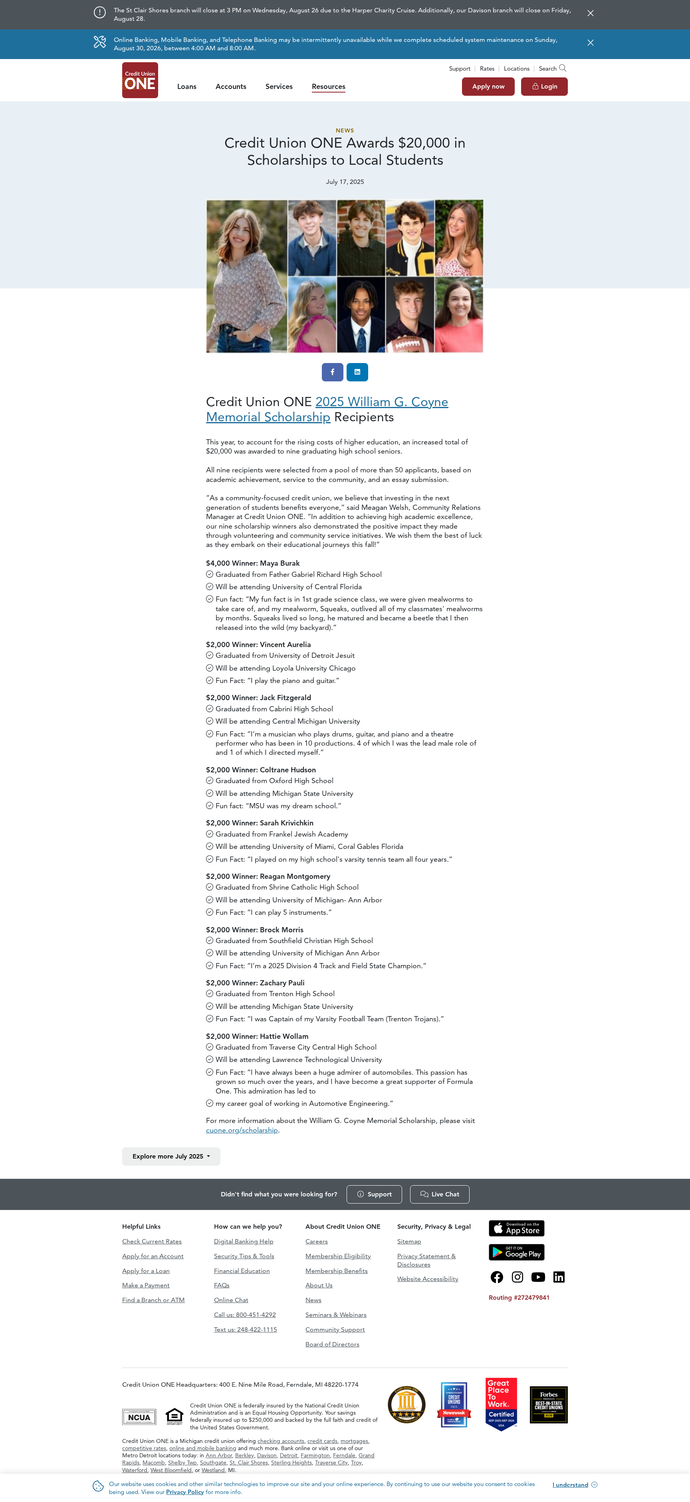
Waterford (134, 1470)
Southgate (213, 1462)
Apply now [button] (488, 86)
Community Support (335, 1329)
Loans (186, 86)
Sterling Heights (291, 1462)
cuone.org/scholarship (242, 1130)
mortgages (354, 1441)
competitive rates (144, 1448)
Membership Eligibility (338, 1256)
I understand (570, 1484)
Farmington (315, 1455)
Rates (487, 68)
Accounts (231, 86)
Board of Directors (332, 1344)
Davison (267, 1455)
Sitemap (409, 1241)
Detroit (288, 1455)
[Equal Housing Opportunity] (175, 1415)
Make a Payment (146, 1285)
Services (279, 86)
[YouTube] (538, 1277)
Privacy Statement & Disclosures (426, 1260)
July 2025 (169, 1156)
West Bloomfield (171, 1470)
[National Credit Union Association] (140, 1415)
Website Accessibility (427, 1279)
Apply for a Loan (146, 1271)
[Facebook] (497, 1277)
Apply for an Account (153, 1256)
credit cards (322, 1441)
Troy (356, 1462)
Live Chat (445, 1194)
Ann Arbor (219, 1455)
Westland (213, 1470)
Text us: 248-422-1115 (245, 1329)
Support (459, 68)
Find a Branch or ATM (153, 1300)
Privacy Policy (185, 1492)
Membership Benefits (336, 1271)
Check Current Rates (152, 1241)
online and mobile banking (202, 1448)
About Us (319, 1285)
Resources (328, 86)
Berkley (244, 1455)
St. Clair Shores (249, 1462)
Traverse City (331, 1462)
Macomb (154, 1462)
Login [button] (549, 86)
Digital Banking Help (244, 1241)
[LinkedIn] (559, 1277)
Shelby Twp (182, 1462)
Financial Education (242, 1271)
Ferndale (344, 1455)
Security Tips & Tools (244, 1256)
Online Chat (231, 1300)
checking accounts (281, 1441)
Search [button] (548, 68)
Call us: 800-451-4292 (245, 1314)
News (345, 130)
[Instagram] (517, 1277)
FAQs (222, 1285)
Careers (316, 1241)
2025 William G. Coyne (327, 409)
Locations (516, 68)
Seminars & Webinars (336, 1314)
